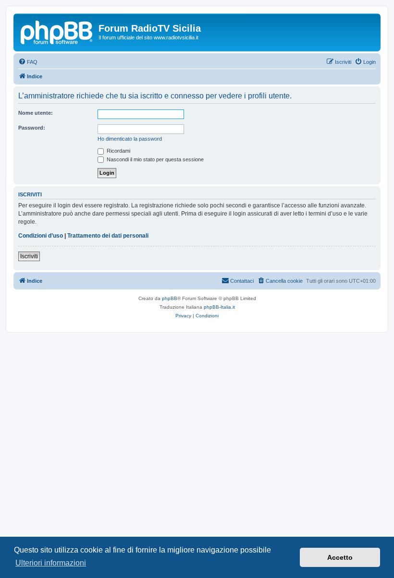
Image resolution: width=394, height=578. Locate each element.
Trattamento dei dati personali (107, 235)
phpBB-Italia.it (219, 307)
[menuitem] (27, 62)
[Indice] (57, 31)
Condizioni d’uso (40, 235)
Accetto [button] (340, 557)
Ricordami (117, 151)
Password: (31, 128)
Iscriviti (29, 256)
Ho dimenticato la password (130, 139)
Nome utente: (35, 113)
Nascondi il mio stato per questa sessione (154, 159)
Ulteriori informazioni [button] (50, 563)
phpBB (169, 298)
